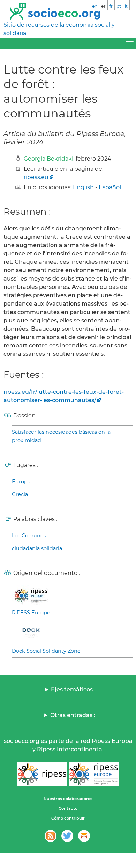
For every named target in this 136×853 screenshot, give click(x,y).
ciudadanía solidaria (37, 548)
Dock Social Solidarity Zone (46, 651)
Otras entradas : (72, 715)
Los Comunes (29, 535)
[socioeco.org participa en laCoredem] (84, 836)
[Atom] (50, 836)
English (83, 187)
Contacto (68, 808)
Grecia (20, 494)
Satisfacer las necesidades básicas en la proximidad (61, 436)
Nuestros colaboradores (68, 798)
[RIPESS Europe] (94, 774)
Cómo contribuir (68, 818)
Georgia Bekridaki (48, 158)
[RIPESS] (42, 774)
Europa (21, 481)
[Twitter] (67, 836)
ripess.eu (36, 177)
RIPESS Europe (31, 612)
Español (110, 187)
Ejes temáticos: (72, 689)
